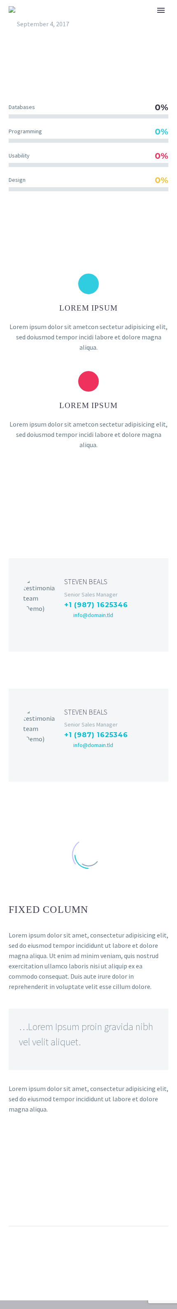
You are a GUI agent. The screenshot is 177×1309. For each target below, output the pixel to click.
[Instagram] (108, 629)
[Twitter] (81, 629)
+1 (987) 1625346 (96, 605)
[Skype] (121, 629)
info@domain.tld (93, 615)
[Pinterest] (46, 1200)
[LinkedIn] (95, 629)
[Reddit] (92, 1200)
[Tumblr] (61, 1200)
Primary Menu (161, 10)
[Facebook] (68, 629)
